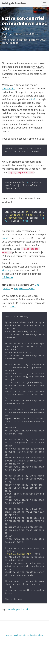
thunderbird (8, 88)
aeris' (13, 306)
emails (11, 609)
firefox (33, 99)
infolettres (7, 277)
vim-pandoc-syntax (24, 288)
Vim (28, 609)
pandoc (6, 238)
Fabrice (18, 34)
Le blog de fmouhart (14, 3)
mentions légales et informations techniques (24, 635)
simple (5, 270)
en (17, 42)
